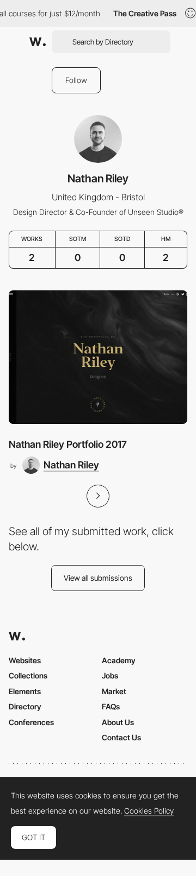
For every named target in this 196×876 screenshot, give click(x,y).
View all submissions (98, 577)
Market (114, 691)
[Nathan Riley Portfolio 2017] (98, 357)
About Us (118, 722)
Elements (25, 691)
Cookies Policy (149, 811)
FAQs (111, 706)
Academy (119, 660)
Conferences (31, 722)
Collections (28, 675)
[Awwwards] (37, 41)
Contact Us (121, 737)
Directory (25, 706)
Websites (25, 660)
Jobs (110, 675)
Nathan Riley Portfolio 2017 (68, 444)
